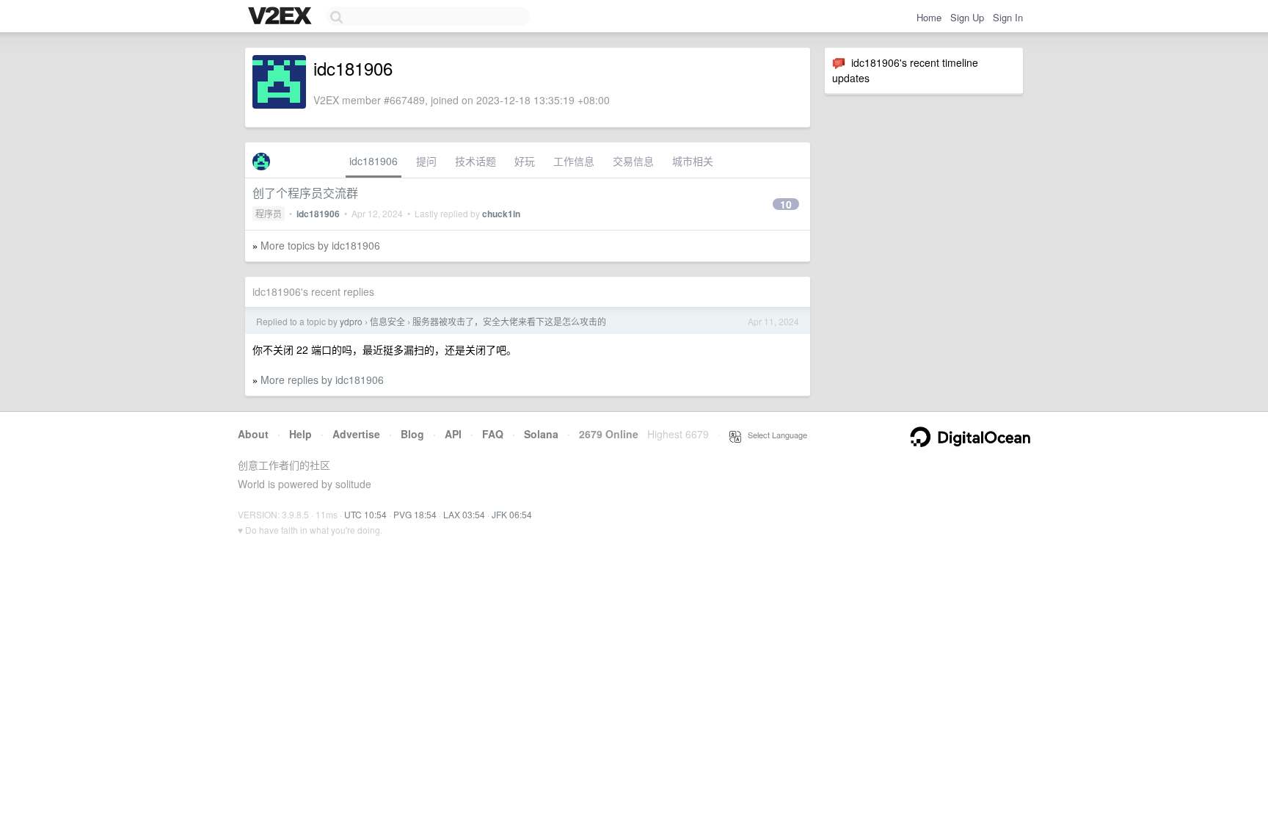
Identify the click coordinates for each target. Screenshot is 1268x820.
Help (300, 434)
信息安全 (387, 321)
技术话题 (475, 160)
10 (786, 204)
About (253, 434)
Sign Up (967, 17)
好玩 (524, 160)
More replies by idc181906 (322, 379)
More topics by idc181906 (320, 245)
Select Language (774, 434)
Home (929, 17)
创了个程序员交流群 (305, 192)
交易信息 (633, 160)
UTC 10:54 (365, 514)
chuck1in (501, 213)
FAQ (492, 434)
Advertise (356, 434)
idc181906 (373, 160)
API (453, 434)
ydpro (351, 321)
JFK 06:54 (512, 514)
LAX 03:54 (464, 514)
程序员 (268, 213)
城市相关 (692, 160)
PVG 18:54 (415, 514)
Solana (541, 434)
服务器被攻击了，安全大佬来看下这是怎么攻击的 (509, 321)
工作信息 (573, 160)
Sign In (1008, 17)
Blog (412, 434)
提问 (426, 160)
